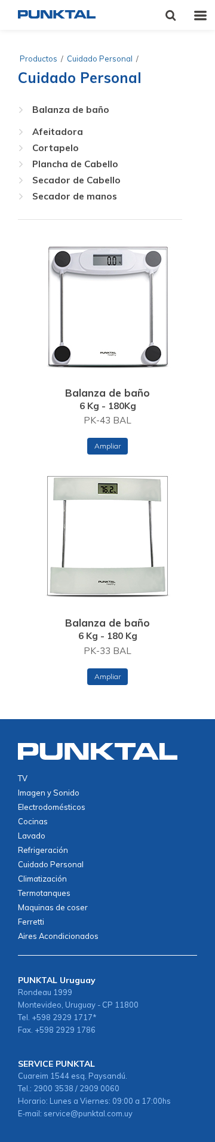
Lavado (31, 835)
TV (22, 778)
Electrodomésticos (51, 807)
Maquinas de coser (53, 907)
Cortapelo (55, 148)
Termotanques (44, 893)
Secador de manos (74, 196)
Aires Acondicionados (58, 936)
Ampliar (107, 445)
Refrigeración (43, 850)
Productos (38, 58)
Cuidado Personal (100, 58)
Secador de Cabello (76, 180)
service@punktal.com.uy (88, 1113)
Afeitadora (57, 131)
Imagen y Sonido (48, 792)
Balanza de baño (70, 109)
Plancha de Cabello (75, 164)
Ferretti (31, 921)
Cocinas (33, 821)
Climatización (42, 878)
